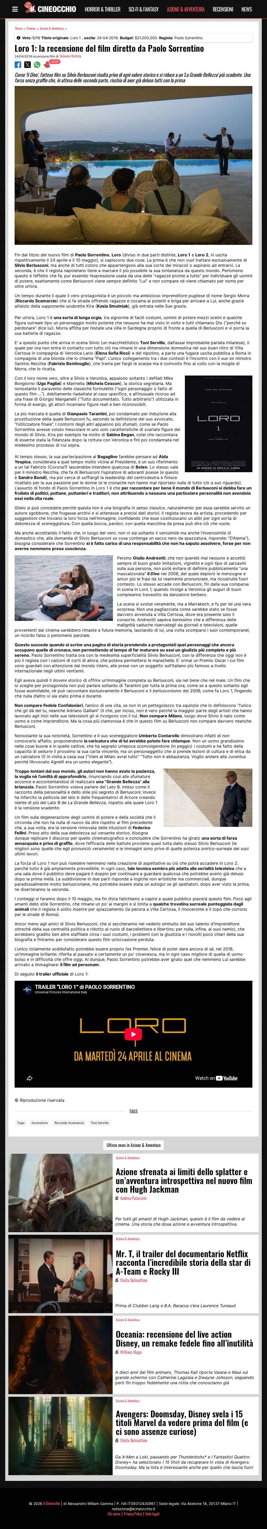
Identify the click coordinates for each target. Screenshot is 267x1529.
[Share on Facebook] (18, 66)
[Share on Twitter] (27, 66)
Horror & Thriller (102, 9)
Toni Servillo (100, 1123)
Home (18, 28)
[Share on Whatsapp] (37, 66)
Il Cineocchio (51, 1503)
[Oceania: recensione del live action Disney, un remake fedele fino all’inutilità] (60, 1355)
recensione (40, 1123)
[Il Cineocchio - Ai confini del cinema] (50, 9)
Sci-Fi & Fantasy (144, 9)
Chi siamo (114, 1513)
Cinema (31, 28)
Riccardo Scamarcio (69, 1123)
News (246, 9)
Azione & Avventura (185, 9)
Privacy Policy (133, 1513)
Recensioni (223, 9)
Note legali (152, 1513)
